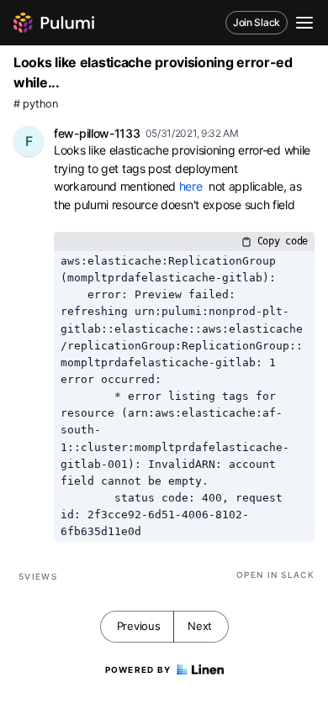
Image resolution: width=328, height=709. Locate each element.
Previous (139, 626)
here (191, 186)
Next (200, 626)
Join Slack (256, 22)
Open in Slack (275, 575)
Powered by (138, 669)
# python (35, 103)
